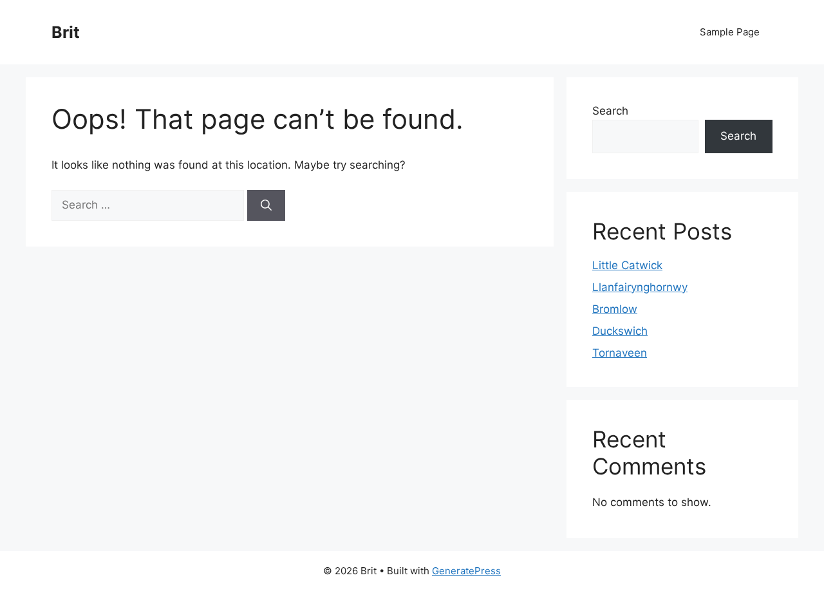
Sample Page (730, 32)
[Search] (266, 205)
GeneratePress (466, 571)
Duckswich (620, 330)
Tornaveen (619, 352)
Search (610, 110)
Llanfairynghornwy (640, 287)
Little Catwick (627, 265)
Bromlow (614, 309)
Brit (66, 32)
